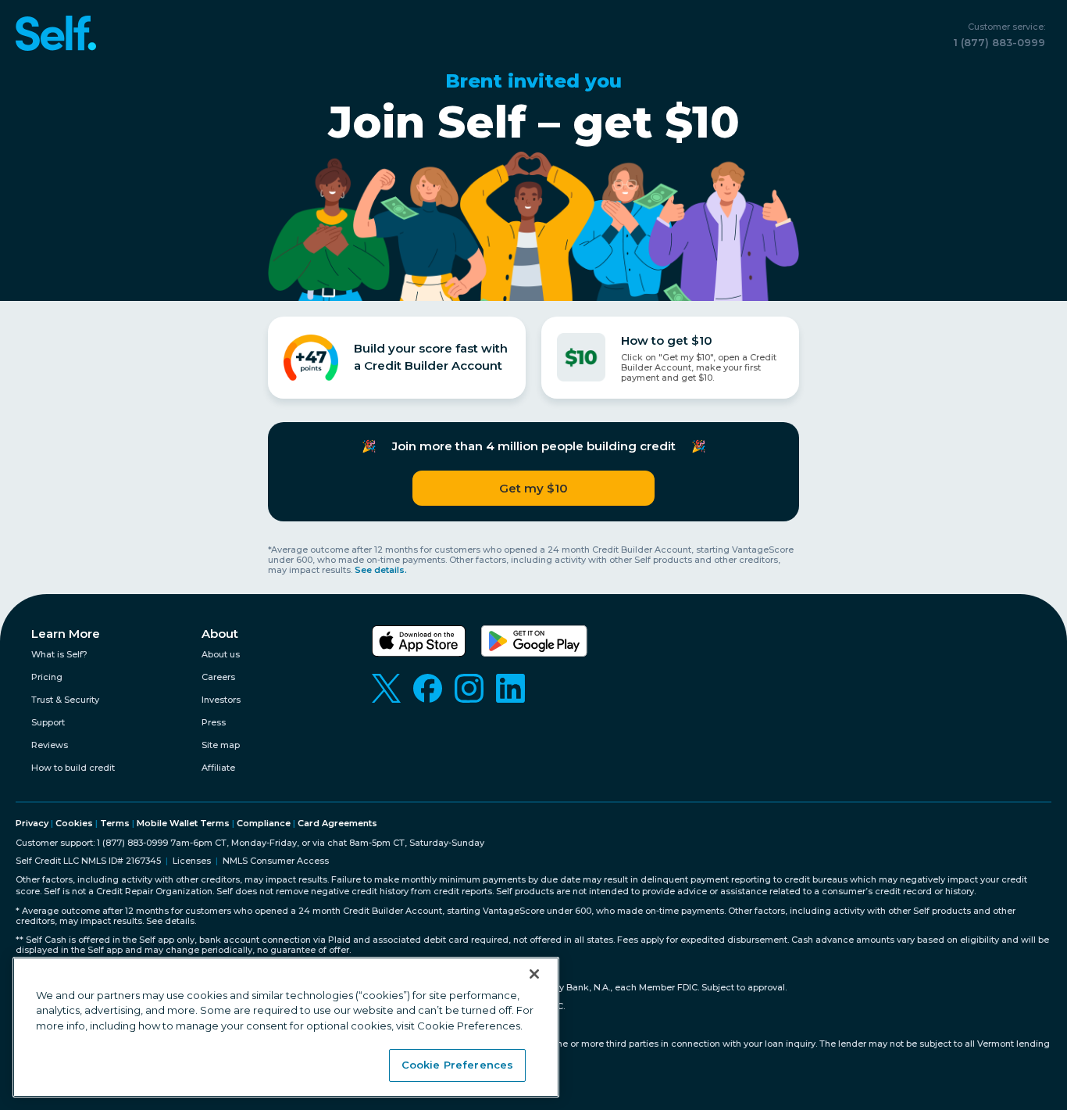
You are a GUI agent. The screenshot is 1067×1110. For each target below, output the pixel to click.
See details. (381, 569)
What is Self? (59, 655)
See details (170, 920)
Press (214, 723)
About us (221, 655)
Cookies (74, 823)
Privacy (32, 823)
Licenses (192, 861)
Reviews (49, 745)
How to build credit (73, 768)
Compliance (264, 823)
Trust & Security (65, 700)
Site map (221, 745)
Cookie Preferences (457, 1064)
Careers (218, 677)
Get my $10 (533, 488)
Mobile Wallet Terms (183, 823)
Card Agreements (337, 823)
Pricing (46, 677)
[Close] (534, 974)
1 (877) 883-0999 (999, 42)
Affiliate (218, 768)
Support (48, 723)
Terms (115, 823)
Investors (221, 700)
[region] (285, 1027)
